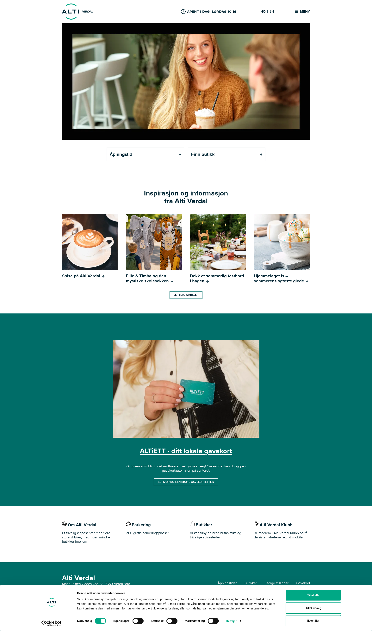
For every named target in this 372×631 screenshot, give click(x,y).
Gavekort (303, 583)
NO (263, 12)
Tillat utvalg (313, 608)
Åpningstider (227, 583)
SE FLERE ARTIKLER (186, 295)
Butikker (251, 583)
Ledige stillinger (276, 583)
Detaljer (231, 621)
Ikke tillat (313, 620)
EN (272, 12)
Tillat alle (313, 595)
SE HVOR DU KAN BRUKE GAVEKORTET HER (186, 482)
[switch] (138, 621)
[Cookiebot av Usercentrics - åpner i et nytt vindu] (51, 623)
